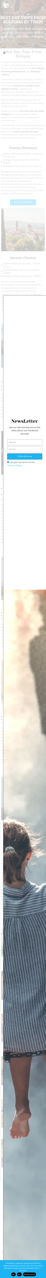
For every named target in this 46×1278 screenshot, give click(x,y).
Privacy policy (29, 1274)
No (19, 1274)
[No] (42, 1269)
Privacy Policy (14, 465)
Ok (13, 1274)
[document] (23, 639)
